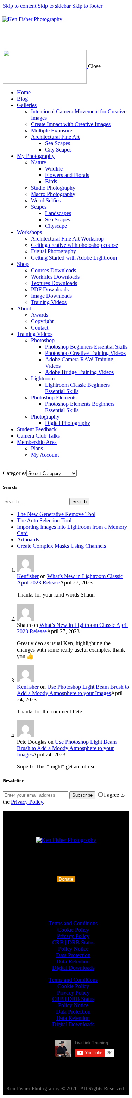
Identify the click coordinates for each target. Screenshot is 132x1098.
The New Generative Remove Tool (56, 514)
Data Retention (73, 961)
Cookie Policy (73, 930)
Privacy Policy (27, 802)
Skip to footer (87, 6)
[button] (66, 879)
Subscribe (82, 795)
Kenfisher (28, 576)
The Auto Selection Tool (44, 520)
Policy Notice (73, 949)
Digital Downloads (73, 968)
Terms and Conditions (73, 923)
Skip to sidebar (54, 6)
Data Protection (73, 955)
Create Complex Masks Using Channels (61, 546)
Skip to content (19, 6)
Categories (14, 473)
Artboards (28, 539)
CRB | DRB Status (73, 942)
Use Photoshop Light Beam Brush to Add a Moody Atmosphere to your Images (73, 690)
